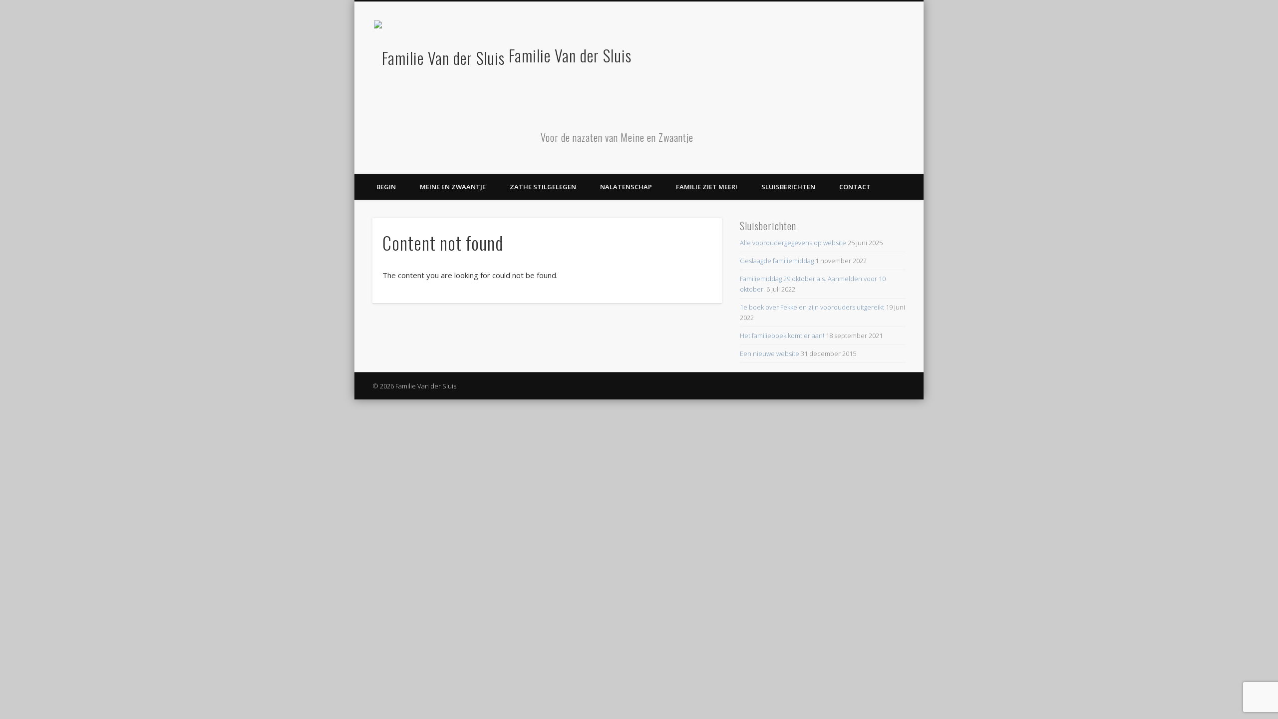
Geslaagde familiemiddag (777, 260)
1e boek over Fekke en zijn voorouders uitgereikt (812, 307)
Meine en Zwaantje (453, 186)
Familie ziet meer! (706, 186)
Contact (855, 186)
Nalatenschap (626, 186)
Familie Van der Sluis (570, 55)
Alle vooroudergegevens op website (793, 242)
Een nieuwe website (769, 353)
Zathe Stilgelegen (543, 186)
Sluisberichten (788, 186)
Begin (386, 186)
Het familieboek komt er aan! (782, 335)
